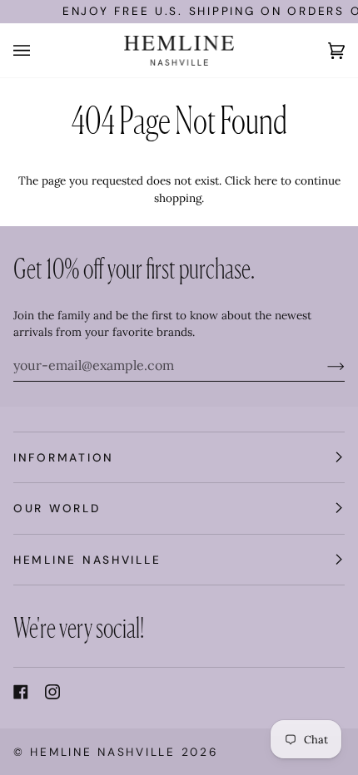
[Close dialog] (340, 598)
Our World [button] (57, 508)
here (265, 180)
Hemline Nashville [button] (87, 559)
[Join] (323, 365)
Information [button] (63, 457)
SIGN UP (236, 725)
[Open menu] (38, 50)
